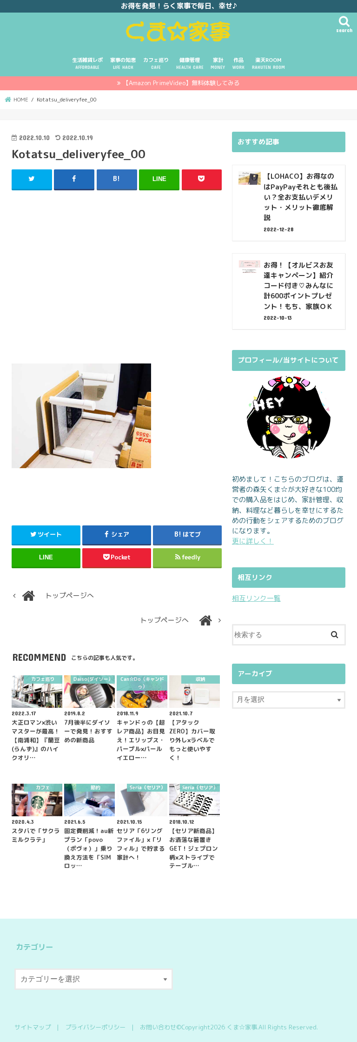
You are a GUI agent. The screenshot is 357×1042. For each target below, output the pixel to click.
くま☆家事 (242, 1027)
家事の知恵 (123, 63)
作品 (238, 63)
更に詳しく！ (253, 541)
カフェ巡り (156, 63)
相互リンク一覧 (256, 598)
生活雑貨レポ (87, 63)
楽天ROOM (268, 63)
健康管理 (190, 63)
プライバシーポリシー (95, 1027)
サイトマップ (32, 1027)
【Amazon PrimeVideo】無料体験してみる (181, 83)
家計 (218, 63)
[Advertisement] (116, 280)
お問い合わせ (158, 1027)
